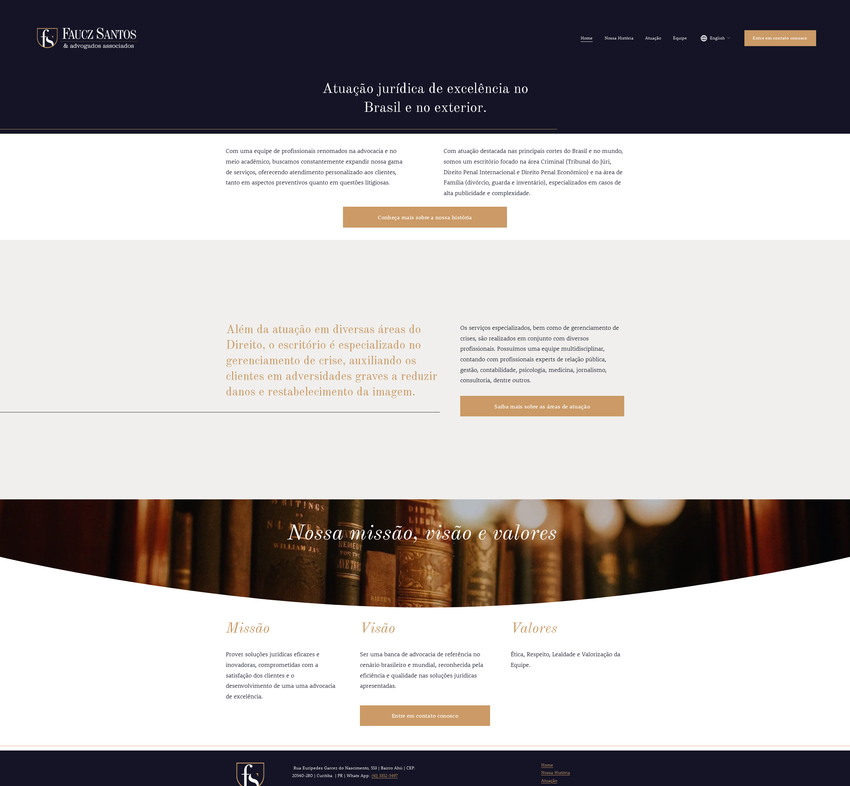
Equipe (680, 38)
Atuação (653, 38)
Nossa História (619, 38)
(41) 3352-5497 (385, 775)
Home (587, 38)
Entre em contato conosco (780, 38)
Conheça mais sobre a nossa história (425, 217)
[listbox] (715, 38)
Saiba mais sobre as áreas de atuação (542, 406)
